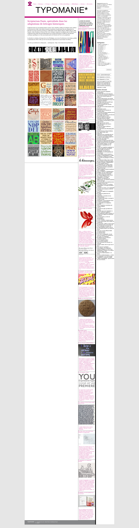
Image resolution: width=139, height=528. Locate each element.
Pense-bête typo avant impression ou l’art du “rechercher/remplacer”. (105, 211)
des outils (100, 51)
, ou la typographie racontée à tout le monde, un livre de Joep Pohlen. (105, 189)
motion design (101, 62)
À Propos (47, 4)
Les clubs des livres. (101, 233)
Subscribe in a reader (101, 87)
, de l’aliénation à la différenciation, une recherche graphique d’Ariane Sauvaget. (105, 179)
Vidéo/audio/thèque (65, 4)
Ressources (54, 4)
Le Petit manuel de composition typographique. (103, 92)
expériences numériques (103, 57)
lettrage (99, 60)
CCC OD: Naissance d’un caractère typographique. (104, 105)
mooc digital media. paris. (102, 132)
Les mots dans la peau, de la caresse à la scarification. (105, 222)
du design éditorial (102, 56)
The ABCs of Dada (101, 127)
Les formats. (99, 215)
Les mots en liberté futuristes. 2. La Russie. (104, 253)
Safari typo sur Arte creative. (103, 123)
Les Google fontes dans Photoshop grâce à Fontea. (105, 129)
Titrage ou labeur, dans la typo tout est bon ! (105, 245)
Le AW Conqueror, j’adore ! (102, 240)
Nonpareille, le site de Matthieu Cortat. (105, 200)
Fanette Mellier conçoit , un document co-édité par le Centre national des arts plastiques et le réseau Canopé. (105, 156)
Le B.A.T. (99, 207)
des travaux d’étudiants (102, 53)
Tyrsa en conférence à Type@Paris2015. (105, 171)
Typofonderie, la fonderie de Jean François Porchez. (104, 196)
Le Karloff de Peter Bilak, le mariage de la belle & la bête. (105, 198)
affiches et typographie (102, 44)
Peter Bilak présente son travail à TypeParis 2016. (104, 124)
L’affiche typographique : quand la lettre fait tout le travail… (105, 259)
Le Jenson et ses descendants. (103, 201)
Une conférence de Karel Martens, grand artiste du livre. (105, 121)
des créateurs (100, 47)
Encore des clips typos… (102, 139)
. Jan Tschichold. (105, 235)
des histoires (100, 49)
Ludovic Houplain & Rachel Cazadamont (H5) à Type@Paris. (105, 170)
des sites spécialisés (102, 52)
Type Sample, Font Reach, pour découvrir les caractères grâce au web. (105, 115)
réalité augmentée (101, 65)
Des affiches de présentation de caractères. (103, 194)
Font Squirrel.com (84, 26)
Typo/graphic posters (101, 109)
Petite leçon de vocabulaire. (103, 247)
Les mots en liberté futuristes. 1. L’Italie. (105, 255)
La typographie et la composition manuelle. (104, 203)
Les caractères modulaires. (102, 241)
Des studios (89, 4)
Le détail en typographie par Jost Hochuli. (104, 145)
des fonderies (101, 48)
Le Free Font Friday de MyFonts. (104, 126)
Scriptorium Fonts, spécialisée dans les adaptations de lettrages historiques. (47, 22)
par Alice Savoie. (105, 140)
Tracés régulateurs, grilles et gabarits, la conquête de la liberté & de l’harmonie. (105, 214)
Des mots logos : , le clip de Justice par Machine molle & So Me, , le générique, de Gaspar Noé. (105, 225)
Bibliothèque (75, 4)
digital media (100, 55)
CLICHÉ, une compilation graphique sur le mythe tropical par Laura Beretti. (105, 147)
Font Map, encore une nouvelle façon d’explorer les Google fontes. (105, 102)
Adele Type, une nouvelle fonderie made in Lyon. (105, 107)
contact (37, 523)
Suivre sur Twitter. (103, 79)
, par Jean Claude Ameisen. (105, 172)
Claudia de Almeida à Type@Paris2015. (105, 162)
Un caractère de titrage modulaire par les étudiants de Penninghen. (105, 113)
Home (34, 4)
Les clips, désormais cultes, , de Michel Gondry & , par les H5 (105, 228)
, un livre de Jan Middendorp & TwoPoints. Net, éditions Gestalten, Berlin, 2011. (105, 249)
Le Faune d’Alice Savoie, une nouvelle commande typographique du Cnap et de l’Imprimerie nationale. (105, 99)
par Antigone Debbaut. (104, 205)
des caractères (101, 45)
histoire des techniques (102, 58)
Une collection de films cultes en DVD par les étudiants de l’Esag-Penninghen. (105, 160)
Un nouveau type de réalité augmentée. (105, 136)
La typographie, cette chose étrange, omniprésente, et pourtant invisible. (105, 256)
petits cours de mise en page (104, 63)
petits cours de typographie (103, 64)
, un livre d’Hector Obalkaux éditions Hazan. (104, 231)
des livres (100, 50)
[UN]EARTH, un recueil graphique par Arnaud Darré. (105, 152)
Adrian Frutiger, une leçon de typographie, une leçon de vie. (103, 150)
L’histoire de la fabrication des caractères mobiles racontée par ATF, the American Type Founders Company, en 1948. (105, 142)
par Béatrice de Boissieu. (104, 209)
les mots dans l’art (101, 59)
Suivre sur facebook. (103, 77)
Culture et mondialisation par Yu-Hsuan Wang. (105, 164)
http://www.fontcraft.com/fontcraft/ (64, 43)
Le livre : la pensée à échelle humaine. (105, 220)
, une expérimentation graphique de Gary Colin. (105, 182)
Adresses (83, 4)
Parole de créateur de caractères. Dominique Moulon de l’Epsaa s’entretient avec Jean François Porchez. (105, 118)
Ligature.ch (99, 133)
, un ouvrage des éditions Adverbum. (105, 185)
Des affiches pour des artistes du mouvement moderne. (103, 238)
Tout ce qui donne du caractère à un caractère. (104, 243)
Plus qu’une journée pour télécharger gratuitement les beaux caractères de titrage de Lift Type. (105, 167)
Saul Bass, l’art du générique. (103, 138)
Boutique (41, 4)
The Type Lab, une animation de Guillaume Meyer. (104, 110)
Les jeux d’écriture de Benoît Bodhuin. (105, 131)
